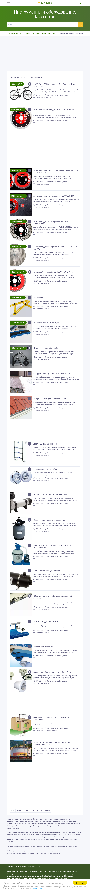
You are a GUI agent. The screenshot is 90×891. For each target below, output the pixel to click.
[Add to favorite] (29, 84)
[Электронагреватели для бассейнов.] (21, 503)
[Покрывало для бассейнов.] (21, 630)
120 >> (47, 810)
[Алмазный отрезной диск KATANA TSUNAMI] (21, 280)
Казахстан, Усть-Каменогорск (46, 730)
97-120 (39, 810)
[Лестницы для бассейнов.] (21, 452)
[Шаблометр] (21, 306)
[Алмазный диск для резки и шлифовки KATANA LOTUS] (21, 255)
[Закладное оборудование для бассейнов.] (21, 680)
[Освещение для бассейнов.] (21, 478)
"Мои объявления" (41, 853)
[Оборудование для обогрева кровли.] (21, 407)
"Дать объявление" (13, 828)
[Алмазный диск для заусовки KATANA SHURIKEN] (21, 230)
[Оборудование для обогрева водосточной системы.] (21, 604)
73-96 (33, 810)
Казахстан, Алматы (42, 123)
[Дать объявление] (81, 3)
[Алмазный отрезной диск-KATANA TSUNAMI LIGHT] (21, 118)
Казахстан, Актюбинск (43, 97)
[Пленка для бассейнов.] (21, 655)
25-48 (19, 810)
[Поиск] (80, 24)
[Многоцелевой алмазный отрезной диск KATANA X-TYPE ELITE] (21, 179)
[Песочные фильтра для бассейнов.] (21, 528)
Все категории (25, 33)
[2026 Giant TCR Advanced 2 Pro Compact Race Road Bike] (21, 92)
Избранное (14, 33)
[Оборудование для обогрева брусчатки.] (21, 382)
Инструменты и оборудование (44, 33)
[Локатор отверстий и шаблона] (21, 356)
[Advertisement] (45, 53)
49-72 (26, 810)
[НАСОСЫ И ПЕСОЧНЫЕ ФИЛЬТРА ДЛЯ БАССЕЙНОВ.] (21, 554)
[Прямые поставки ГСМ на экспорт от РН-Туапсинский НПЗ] (21, 751)
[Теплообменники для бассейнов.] (21, 579)
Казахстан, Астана (42, 756)
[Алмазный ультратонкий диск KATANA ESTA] (21, 204)
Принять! (80, 882)
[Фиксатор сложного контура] (21, 331)
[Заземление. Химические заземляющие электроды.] (21, 725)
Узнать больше (39, 888)
